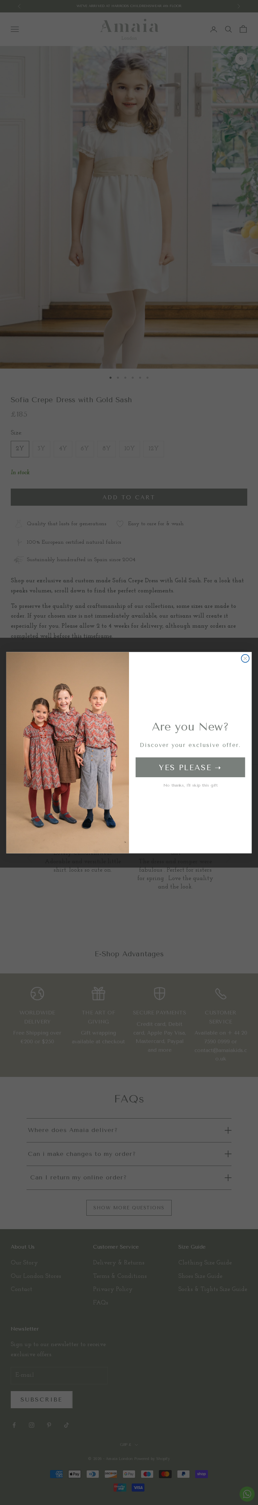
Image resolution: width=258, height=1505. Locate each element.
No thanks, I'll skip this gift (190, 785)
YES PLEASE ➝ (190, 767)
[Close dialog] (245, 658)
